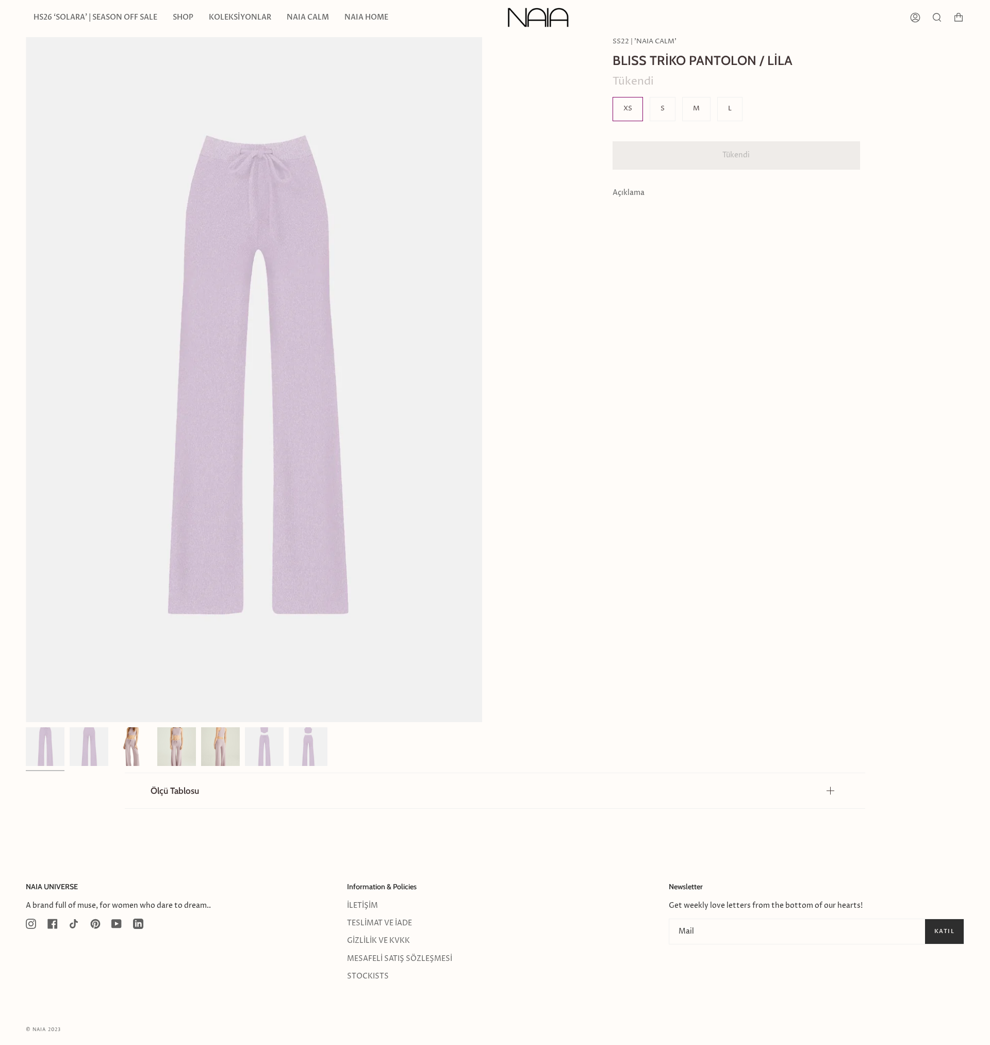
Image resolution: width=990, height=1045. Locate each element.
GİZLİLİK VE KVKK (378, 941)
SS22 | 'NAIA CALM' (644, 41)
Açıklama (629, 193)
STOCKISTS (368, 976)
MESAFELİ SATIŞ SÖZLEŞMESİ (399, 959)
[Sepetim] (958, 17)
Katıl (944, 931)
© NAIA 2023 (43, 1029)
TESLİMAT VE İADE (379, 923)
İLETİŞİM (362, 906)
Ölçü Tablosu (175, 790)
